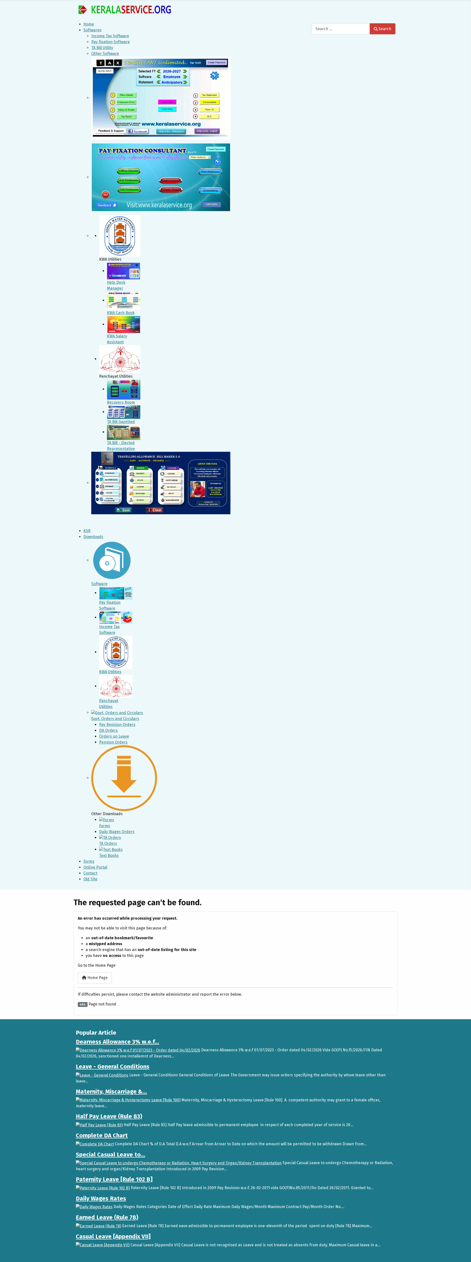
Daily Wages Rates (101, 1198)
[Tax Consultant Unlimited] (161, 97)
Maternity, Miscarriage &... (111, 1091)
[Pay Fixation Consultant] (161, 177)
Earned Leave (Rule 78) (107, 1217)
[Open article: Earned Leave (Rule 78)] (98, 1225)
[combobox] (340, 28)
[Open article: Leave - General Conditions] (102, 1075)
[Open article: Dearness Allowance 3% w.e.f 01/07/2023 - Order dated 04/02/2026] (138, 1050)
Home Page (97, 977)
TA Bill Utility (102, 47)
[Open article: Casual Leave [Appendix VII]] (103, 1245)
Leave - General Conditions (112, 1066)
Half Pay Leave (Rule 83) (109, 1116)
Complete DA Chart (102, 1135)
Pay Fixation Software (110, 41)
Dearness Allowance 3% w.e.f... (117, 1041)
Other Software (105, 53)
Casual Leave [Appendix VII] (113, 1236)
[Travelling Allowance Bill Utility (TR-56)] (161, 482)
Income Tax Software (110, 36)
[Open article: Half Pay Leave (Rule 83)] (99, 1124)
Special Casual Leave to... (110, 1154)
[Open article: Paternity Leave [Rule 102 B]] (103, 1187)
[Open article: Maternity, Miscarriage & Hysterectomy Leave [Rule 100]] (128, 1100)
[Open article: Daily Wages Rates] (94, 1206)
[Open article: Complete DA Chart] (95, 1144)
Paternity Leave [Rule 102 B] (114, 1179)
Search (385, 28)
